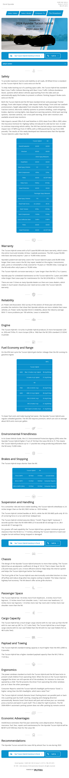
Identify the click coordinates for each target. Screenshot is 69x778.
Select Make (13, 13)
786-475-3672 (63, 6)
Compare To (40, 13)
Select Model (26, 13)
